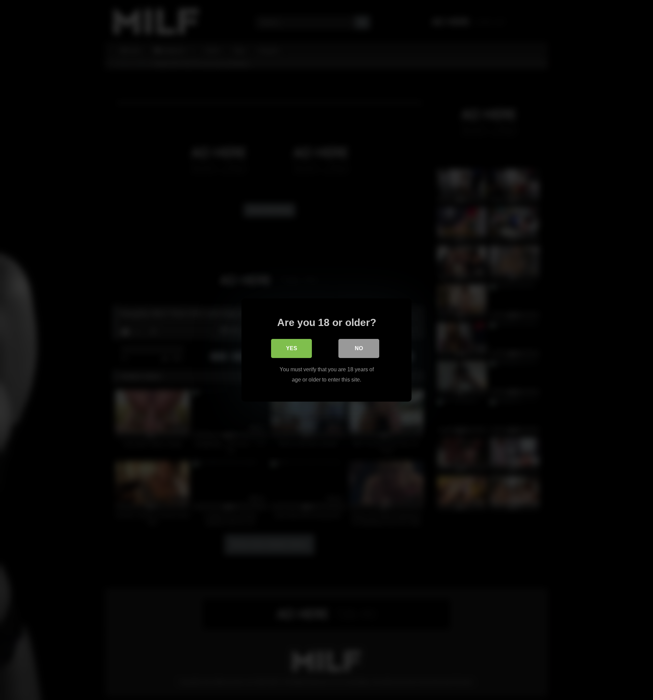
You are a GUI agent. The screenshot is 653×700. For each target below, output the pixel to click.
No (359, 348)
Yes (291, 348)
